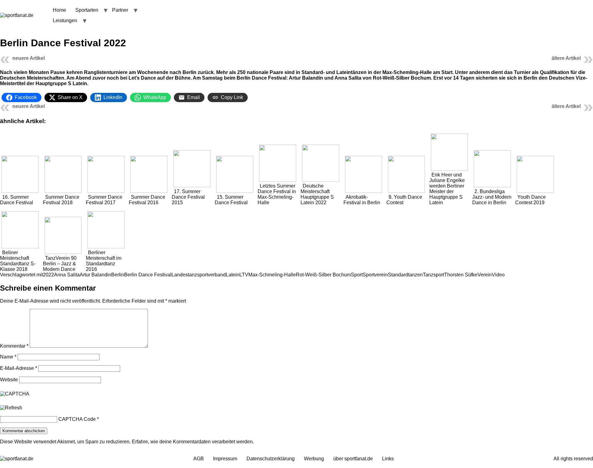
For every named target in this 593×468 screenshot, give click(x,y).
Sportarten (86, 10)
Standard (398, 274)
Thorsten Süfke (460, 274)
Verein (484, 274)
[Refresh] (11, 408)
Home (59, 10)
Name (8, 356)
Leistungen (65, 20)
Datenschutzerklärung (270, 458)
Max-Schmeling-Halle (272, 274)
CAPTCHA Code (77, 419)
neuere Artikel (28, 58)
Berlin (117, 274)
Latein (232, 274)
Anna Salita (67, 274)
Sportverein (375, 274)
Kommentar (14, 346)
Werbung (314, 458)
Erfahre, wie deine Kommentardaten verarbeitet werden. (193, 441)
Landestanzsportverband (198, 274)
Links (388, 458)
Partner (120, 10)
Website (9, 379)
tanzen (415, 274)
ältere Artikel (566, 58)
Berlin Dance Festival (147, 274)
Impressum (225, 458)
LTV (243, 274)
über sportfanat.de (353, 458)
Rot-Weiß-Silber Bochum (323, 274)
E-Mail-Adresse (18, 368)
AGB (198, 458)
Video (498, 274)
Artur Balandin (95, 274)
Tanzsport (433, 274)
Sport (357, 274)
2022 (48, 274)
